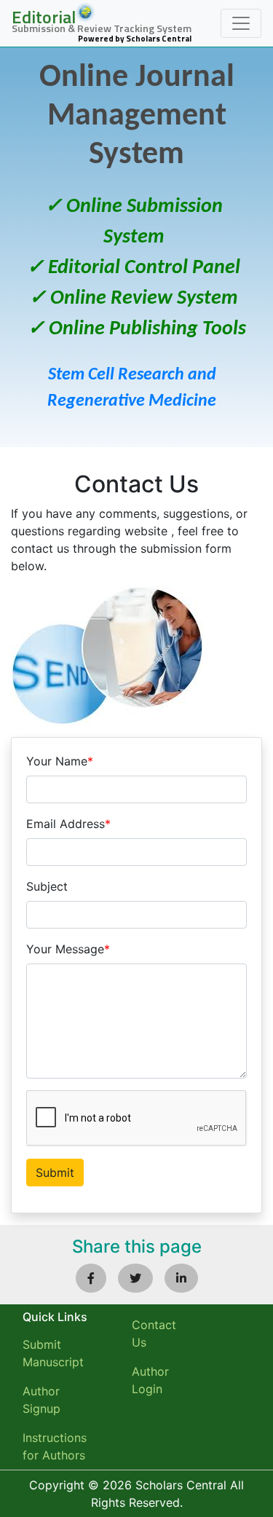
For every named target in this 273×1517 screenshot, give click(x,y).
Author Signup (41, 1400)
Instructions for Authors (55, 1446)
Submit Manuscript (53, 1353)
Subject (47, 886)
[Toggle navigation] (241, 23)
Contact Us (154, 1333)
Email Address (68, 823)
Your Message (68, 949)
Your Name (59, 761)
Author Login (150, 1380)
